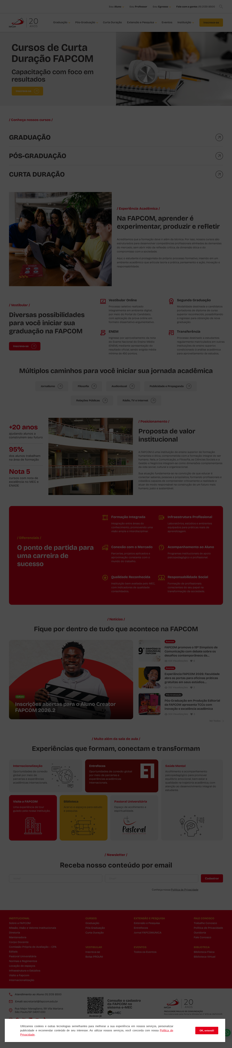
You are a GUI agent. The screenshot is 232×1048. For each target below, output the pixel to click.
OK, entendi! (207, 1030)
